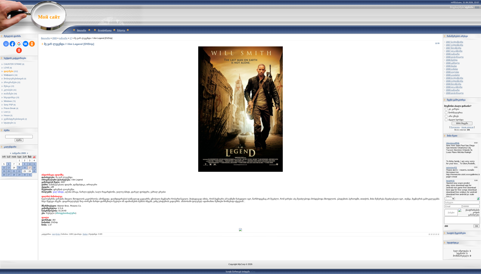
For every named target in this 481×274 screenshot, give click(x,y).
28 (14, 175)
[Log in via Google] (19, 44)
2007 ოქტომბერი (454, 45)
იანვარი (63, 38)
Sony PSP (8, 105)
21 (14, 171)
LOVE (6, 68)
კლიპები (8, 90)
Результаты (455, 127)
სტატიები (8, 123)
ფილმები (8, 71)
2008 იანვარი (453, 54)
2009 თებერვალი (455, 93)
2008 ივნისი (452, 69)
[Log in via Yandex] (19, 50)
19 (4, 171)
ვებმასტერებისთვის (14, 119)
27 (9, 175)
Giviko (85, 234)
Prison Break (10, 108)
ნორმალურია (455, 112)
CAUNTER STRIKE (13, 64)
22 (19, 171)
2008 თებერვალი (455, 57)
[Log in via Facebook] (12, 44)
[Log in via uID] (6, 44)
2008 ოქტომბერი (454, 81)
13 (9, 168)
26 (4, 175)
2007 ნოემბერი (453, 48)
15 (19, 168)
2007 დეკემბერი (454, 51)
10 (30, 164)
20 (9, 171)
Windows (8, 101)
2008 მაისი (451, 66)
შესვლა (121, 30)
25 (34, 171)
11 (34, 164)
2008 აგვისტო (453, 75)
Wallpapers (9, 75)
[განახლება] (478, 198)
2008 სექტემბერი (454, 78)
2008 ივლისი (452, 72)
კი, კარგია (453, 109)
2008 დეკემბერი (454, 87)
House (7, 115)
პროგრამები (10, 82)
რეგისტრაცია (105, 30)
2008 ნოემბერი (453, 84)
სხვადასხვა (10, 97)
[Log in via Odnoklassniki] (32, 44)
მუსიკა (7, 86)
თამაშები (8, 93)
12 (4, 168)
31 (30, 175)
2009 (54, 38)
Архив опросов (467, 127)
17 (30, 168)
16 (24, 168)
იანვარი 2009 (19, 153)
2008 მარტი (452, 60)
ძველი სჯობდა (456, 120)
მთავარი (81, 30)
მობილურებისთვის (13, 78)
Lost (6, 112)
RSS (477, 7)
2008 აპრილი (453, 63)
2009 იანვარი (453, 90)
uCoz (252, 271)
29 (19, 175)
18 (34, 168)
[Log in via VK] (25, 44)
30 (24, 175)
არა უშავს (453, 116)
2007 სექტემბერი (454, 42)
